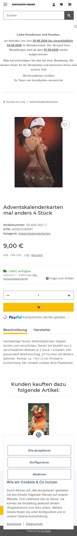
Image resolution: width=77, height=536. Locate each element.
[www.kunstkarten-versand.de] (23, 4)
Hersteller (42, 330)
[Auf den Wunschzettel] (65, 124)
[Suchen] (69, 15)
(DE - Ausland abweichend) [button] (20, 276)
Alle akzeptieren (39, 450)
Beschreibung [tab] (15, 330)
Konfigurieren (39, 462)
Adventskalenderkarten (34, 233)
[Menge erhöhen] (69, 295)
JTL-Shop (46, 531)
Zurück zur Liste (15, 102)
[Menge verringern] (8, 295)
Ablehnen (39, 474)
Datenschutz (34, 524)
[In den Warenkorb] (6, 114)
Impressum (14, 524)
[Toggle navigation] (5, 2)
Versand (37, 255)
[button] (53, 4)
